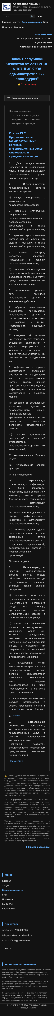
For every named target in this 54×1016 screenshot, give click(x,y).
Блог (45, 22)
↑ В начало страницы (37, 847)
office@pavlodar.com (20, 940)
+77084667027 (20, 930)
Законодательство (32, 22)
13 (18, 709)
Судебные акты (43, 42)
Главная (6, 22)
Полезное (7, 27)
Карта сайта (9, 908)
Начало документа (20, 111)
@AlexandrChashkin (22, 935)
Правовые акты (43, 34)
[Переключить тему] (40, 16)
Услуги (16, 22)
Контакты (19, 27)
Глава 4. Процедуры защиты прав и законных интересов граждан (27, 119)
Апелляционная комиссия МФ (36, 46)
